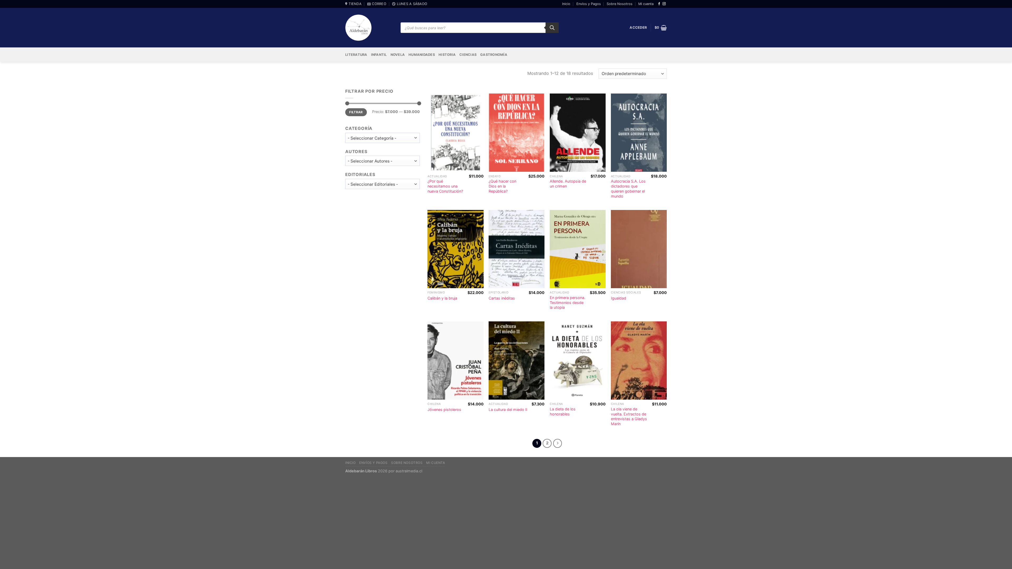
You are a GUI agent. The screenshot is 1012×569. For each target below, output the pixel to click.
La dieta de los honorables (563, 411)
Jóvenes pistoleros (444, 409)
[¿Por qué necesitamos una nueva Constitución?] (455, 133)
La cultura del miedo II (508, 409)
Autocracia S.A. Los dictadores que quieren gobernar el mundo (628, 188)
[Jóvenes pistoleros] (455, 360)
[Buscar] (552, 27)
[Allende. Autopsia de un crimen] (578, 133)
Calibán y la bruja (442, 298)
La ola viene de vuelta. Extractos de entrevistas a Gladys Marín (629, 416)
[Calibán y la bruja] (455, 249)
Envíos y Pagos (588, 4)
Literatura (356, 55)
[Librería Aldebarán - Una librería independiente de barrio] (358, 27)
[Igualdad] (639, 249)
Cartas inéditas (502, 298)
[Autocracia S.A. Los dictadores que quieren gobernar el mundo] (639, 133)
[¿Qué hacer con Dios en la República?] (516, 133)
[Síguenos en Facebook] (659, 4)
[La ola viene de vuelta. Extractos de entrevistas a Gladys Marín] (639, 360)
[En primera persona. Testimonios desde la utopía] (578, 249)
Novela (398, 55)
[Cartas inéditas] (516, 249)
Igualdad (618, 298)
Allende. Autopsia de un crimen (568, 183)
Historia (447, 55)
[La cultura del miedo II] (516, 360)
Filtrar (356, 112)
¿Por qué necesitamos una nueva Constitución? (445, 186)
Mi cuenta (646, 4)
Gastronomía (493, 55)
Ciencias (467, 55)
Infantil (379, 55)
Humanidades (421, 55)
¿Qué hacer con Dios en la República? (502, 186)
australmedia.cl (409, 471)
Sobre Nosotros (619, 4)
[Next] (557, 443)
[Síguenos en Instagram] (664, 4)
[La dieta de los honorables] (578, 360)
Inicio (566, 4)
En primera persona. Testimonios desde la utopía (567, 302)
